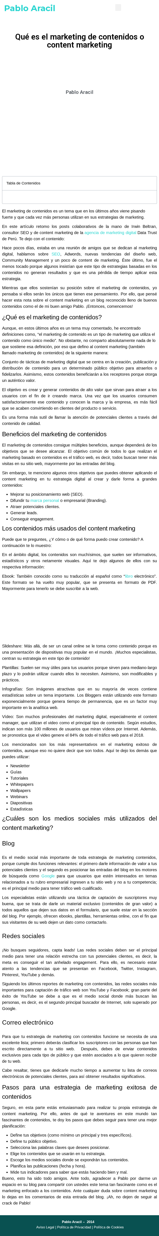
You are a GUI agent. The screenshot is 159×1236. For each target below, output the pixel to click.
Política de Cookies (109, 1227)
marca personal (44, 500)
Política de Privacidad (74, 1227)
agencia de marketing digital (110, 232)
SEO (56, 254)
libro (129, 576)
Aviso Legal (45, 1227)
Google (48, 876)
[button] (118, 7)
